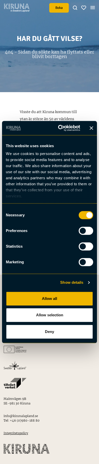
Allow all (49, 298)
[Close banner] (91, 128)
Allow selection (49, 315)
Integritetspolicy (16, 433)
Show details (71, 282)
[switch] (86, 231)
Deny (49, 331)
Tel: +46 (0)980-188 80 (22, 420)
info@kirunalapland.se (21, 416)
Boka (59, 8)
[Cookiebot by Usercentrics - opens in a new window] (60, 128)
